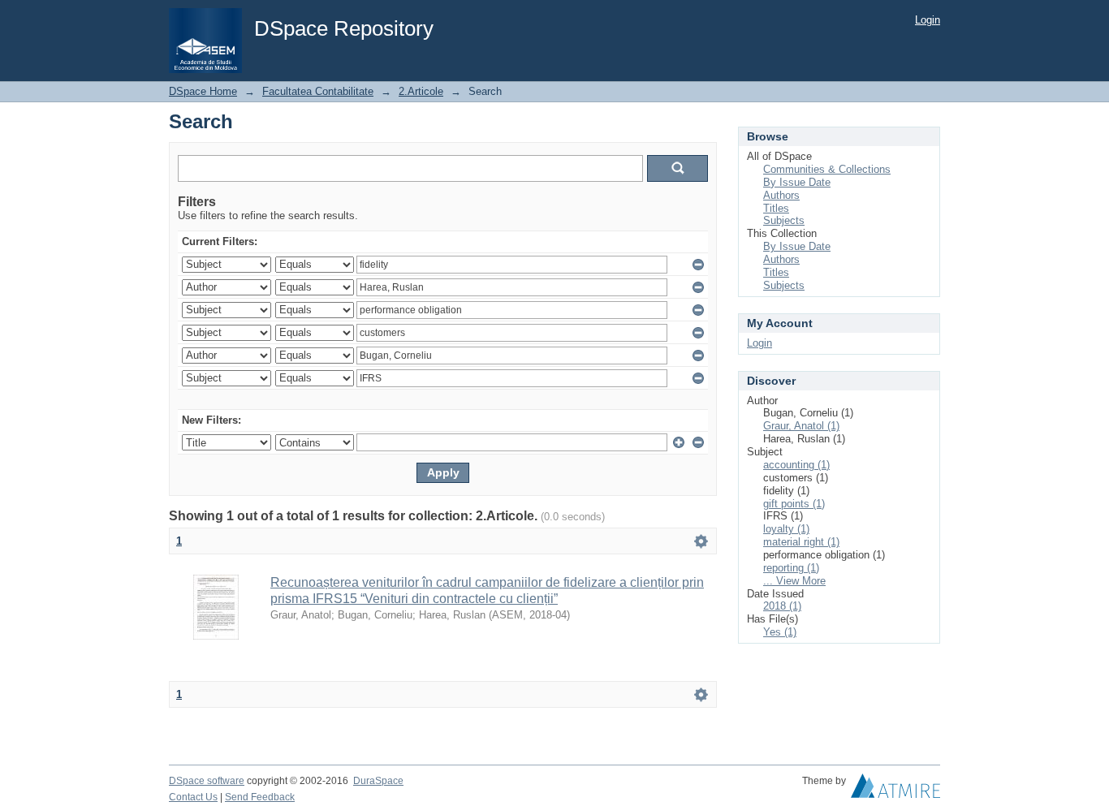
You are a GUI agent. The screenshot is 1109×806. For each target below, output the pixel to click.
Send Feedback (260, 797)
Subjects (784, 220)
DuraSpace (378, 781)
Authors (781, 195)
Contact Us (193, 797)
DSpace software (206, 781)
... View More (794, 581)
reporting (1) (791, 568)
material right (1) (801, 542)
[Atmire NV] (895, 789)
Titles (776, 208)
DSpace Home (203, 91)
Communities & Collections (827, 169)
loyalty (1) (786, 529)
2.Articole (421, 91)
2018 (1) (782, 606)
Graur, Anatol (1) (801, 426)
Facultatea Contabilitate (317, 91)
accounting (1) (796, 465)
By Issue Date (797, 182)
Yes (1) (779, 632)
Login (927, 20)
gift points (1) (794, 504)
